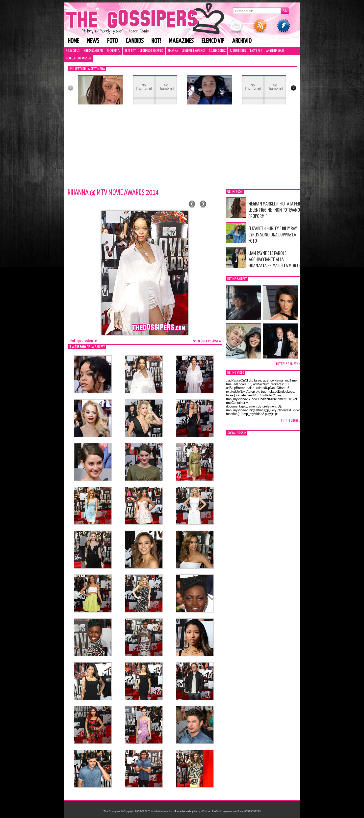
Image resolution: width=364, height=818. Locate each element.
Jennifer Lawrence (193, 50)
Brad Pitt (130, 50)
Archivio (242, 41)
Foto (112, 41)
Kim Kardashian (93, 50)
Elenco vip (213, 41)
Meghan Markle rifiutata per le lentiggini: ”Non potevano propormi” (274, 210)
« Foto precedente (82, 341)
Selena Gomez (217, 50)
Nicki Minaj (113, 50)
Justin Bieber (238, 50)
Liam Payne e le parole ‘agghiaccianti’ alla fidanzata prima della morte (274, 259)
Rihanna (173, 50)
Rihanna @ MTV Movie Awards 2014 (113, 192)
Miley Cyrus (73, 50)
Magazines (181, 41)
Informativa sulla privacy (186, 811)
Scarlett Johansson (78, 58)
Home (73, 41)
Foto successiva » (207, 341)
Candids (135, 41)
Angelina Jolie (275, 50)
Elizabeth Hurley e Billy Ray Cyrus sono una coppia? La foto (272, 235)
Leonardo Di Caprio (151, 50)
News (93, 41)
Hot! (156, 41)
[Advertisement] (182, 147)
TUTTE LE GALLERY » (288, 364)
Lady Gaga (256, 50)
